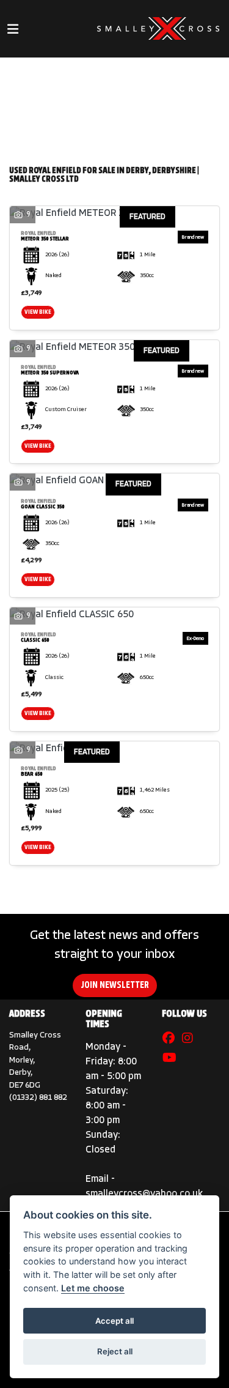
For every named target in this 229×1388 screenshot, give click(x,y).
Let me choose (93, 1288)
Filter (181, 78)
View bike (37, 312)
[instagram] (190, 1039)
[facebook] (171, 1039)
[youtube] (172, 1059)
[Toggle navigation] (13, 29)
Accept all (114, 1321)
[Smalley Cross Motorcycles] (158, 29)
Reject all (115, 1351)
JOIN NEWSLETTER (115, 985)
